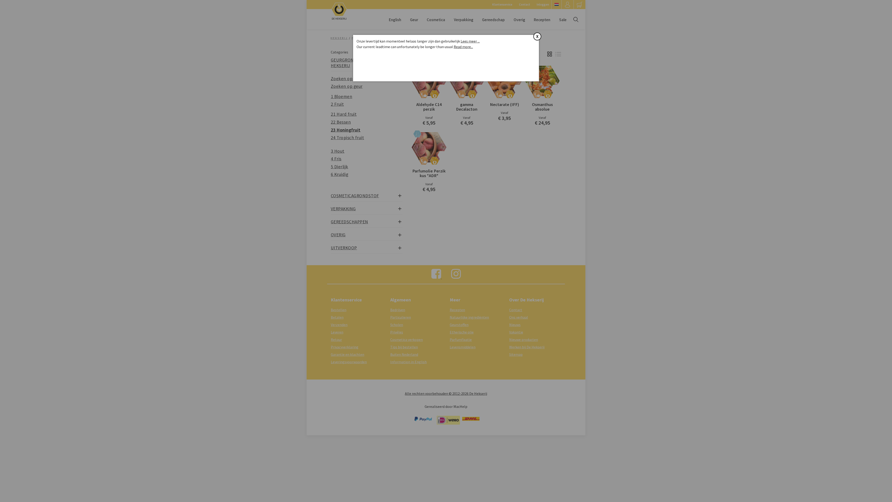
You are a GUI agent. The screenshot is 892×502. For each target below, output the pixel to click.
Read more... (463, 46)
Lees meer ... (470, 41)
